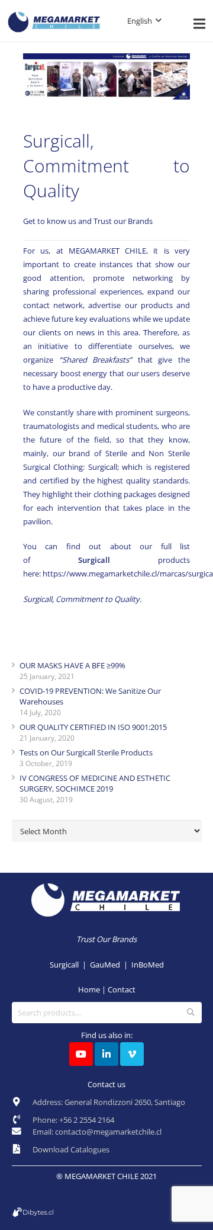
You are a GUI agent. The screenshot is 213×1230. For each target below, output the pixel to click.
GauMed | (110, 964)
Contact (121, 989)
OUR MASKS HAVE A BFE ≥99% (72, 665)
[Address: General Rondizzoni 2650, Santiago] (22, 1105)
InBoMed (147, 964)
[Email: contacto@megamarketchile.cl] (22, 1135)
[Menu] (200, 24)
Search (190, 1012)
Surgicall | (70, 964)
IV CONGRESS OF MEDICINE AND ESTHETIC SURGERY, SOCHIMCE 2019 (95, 783)
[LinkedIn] (106, 1054)
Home (89, 989)
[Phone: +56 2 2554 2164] (22, 1120)
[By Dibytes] (107, 1212)
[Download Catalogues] (22, 1149)
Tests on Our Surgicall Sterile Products (86, 752)
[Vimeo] (132, 1054)
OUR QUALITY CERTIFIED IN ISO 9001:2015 (93, 727)
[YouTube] (81, 1054)
